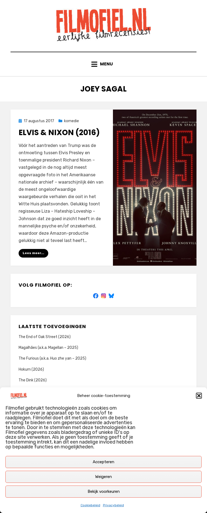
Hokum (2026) (31, 369)
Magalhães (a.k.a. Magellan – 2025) (48, 347)
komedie (71, 121)
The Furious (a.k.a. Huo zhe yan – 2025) (52, 358)
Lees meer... (33, 253)
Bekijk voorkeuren (104, 491)
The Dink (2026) (33, 380)
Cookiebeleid (90, 505)
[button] (199, 395)
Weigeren (103, 476)
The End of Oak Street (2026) (45, 337)
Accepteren (103, 461)
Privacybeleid (113, 505)
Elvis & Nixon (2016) (59, 132)
